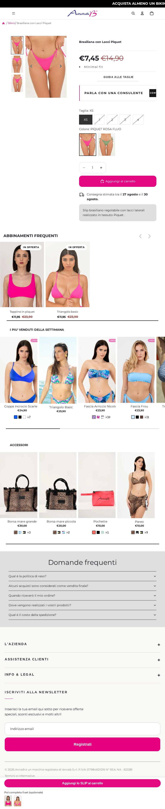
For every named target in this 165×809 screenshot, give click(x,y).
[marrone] (141, 417)
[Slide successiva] (62, 67)
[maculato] (132, 532)
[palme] (141, 532)
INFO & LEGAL (19, 674)
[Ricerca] (133, 13)
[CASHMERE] (19, 532)
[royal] (15, 417)
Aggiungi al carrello (82, 783)
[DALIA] (63, 532)
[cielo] (132, 417)
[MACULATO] (15, 532)
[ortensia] (93, 417)
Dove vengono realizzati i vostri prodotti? (40, 605)
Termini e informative (20, 775)
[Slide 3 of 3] (17, 83)
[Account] (142, 13)
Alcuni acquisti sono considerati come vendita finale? (48, 586)
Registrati (83, 744)
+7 (28, 417)
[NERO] (98, 532)
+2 (67, 532)
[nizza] (98, 417)
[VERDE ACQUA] (102, 532)
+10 (106, 417)
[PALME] (24, 532)
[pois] (137, 532)
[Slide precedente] (30, 67)
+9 (146, 532)
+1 (106, 532)
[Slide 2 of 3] (17, 64)
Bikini (11, 23)
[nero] (19, 417)
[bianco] (24, 417)
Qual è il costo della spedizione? (32, 615)
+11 (146, 417)
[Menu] (13, 13)
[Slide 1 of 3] (17, 45)
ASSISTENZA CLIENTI (27, 659)
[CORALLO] (93, 532)
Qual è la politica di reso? (27, 576)
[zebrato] (102, 417)
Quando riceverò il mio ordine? (32, 595)
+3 (28, 532)
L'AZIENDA (16, 644)
